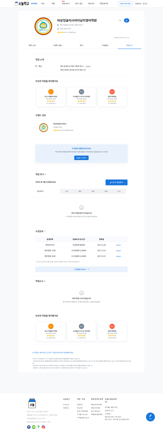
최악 (66, 191)
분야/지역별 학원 (82, 411)
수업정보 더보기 (80, 269)
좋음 (106, 191)
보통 (93, 191)
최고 (119, 191)
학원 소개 (32, 45)
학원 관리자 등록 (125, 3)
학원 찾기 (80, 404)
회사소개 (66, 404)
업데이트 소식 (109, 410)
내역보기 (118, 245)
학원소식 (129, 45)
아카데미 (34, 3)
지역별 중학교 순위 (83, 418)
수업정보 (105, 45)
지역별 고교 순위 (82, 414)
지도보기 (88, 66)
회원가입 (66, 408)
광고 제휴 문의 (95, 411)
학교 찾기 (80, 408)
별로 (80, 191)
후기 (82, 45)
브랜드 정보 (57, 45)
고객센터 (107, 414)
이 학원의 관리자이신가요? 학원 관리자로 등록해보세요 (52, 352)
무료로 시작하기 (81, 158)
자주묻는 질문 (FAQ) (111, 407)
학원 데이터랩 (95, 408)
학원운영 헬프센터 (97, 414)
